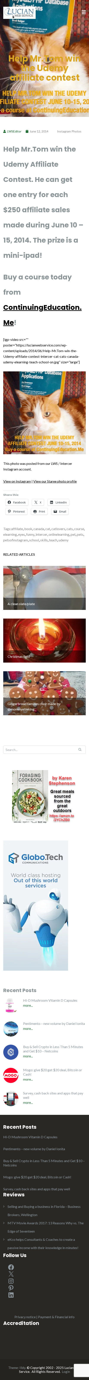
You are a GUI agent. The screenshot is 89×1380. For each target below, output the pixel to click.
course (79, 529)
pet (73, 534)
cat (47, 529)
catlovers (58, 529)
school (34, 540)
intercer (41, 534)
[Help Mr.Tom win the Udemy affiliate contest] (44, 412)
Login (66, 1371)
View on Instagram (17, 481)
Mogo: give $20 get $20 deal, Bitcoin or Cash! (52, 1072)
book (28, 529)
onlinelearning (59, 534)
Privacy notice (25, 1317)
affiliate (17, 529)
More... (28, 1005)
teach (53, 540)
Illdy (22, 1368)
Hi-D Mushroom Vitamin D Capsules (50, 1000)
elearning (10, 534)
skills (44, 540)
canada (38, 529)
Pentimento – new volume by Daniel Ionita (54, 1023)
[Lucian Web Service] (19, 12)
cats (70, 529)
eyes (21, 534)
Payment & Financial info (56, 1317)
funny (30, 534)
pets (80, 534)
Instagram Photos (69, 131)
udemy (63, 540)
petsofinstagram (15, 540)
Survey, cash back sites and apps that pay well (53, 1095)
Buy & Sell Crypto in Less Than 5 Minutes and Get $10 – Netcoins (53, 1049)
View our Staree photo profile (55, 481)
